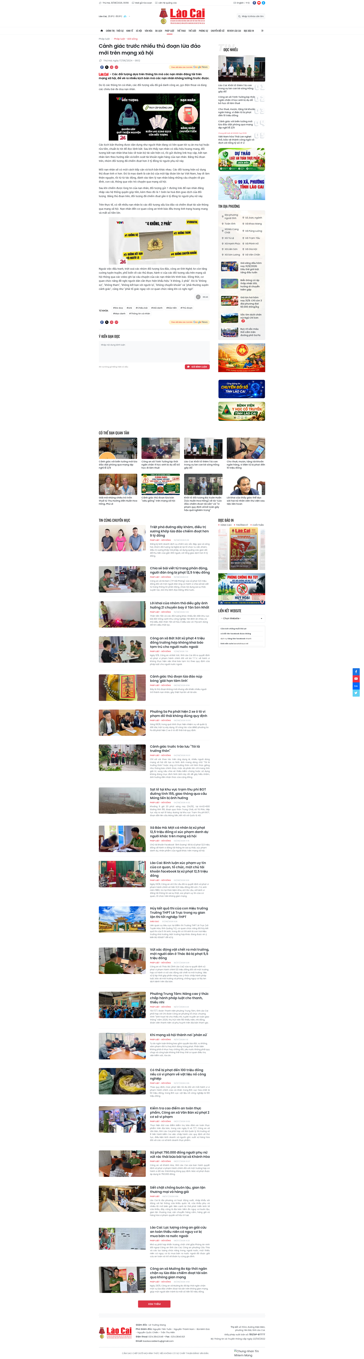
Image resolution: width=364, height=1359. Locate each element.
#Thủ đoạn (186, 307)
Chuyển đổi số (217, 30)
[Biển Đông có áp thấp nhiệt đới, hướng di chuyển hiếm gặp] (229, 283)
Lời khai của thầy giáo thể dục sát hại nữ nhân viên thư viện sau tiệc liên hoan (246, 501)
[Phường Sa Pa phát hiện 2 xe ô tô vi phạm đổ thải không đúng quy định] (122, 723)
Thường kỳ (242, 524)
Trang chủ (102, 30)
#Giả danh (157, 307)
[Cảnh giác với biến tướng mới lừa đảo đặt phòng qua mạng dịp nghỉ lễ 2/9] (118, 448)
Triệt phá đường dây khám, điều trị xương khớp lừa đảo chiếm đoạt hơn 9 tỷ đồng (179, 531)
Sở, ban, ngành (253, 217)
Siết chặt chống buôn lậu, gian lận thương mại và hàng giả (177, 1190)
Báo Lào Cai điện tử (182, 16)
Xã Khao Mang (253, 223)
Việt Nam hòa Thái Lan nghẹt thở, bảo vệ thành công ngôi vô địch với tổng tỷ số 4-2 (236, 138)
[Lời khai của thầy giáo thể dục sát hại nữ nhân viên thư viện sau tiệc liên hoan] (246, 484)
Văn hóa (148, 30)
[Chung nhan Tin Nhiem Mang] (249, 1353)
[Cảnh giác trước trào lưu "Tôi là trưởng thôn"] (122, 758)
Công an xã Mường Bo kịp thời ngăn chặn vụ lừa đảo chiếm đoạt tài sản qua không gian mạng (178, 1273)
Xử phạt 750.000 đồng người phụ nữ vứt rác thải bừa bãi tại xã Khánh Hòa (180, 1154)
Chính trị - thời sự (115, 30)
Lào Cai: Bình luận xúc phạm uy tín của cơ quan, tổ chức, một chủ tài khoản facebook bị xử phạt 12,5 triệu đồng (179, 869)
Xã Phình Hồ (252, 243)
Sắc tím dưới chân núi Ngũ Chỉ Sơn (250, 316)
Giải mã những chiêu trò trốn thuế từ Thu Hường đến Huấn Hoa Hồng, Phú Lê (118, 501)
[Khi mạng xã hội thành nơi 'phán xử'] (122, 1046)
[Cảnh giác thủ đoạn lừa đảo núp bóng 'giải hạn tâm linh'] (122, 687)
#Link (129, 307)
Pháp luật (169, 30)
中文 (248, 2)
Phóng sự (203, 30)
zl (263, 3)
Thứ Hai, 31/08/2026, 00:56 (116, 2)
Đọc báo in (249, 30)
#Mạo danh (119, 313)
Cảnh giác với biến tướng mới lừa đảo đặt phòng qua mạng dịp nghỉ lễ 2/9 (235, 124)
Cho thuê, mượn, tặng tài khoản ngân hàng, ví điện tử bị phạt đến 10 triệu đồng (236, 112)
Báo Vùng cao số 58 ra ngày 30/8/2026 (241, 561)
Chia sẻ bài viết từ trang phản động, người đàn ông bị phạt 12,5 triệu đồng (180, 570)
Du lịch (158, 30)
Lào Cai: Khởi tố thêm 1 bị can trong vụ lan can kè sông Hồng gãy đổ (235, 88)
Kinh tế (129, 30)
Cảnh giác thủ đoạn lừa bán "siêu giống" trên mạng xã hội (158, 499)
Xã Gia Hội (251, 249)
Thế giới (192, 30)
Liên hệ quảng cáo (168, 2)
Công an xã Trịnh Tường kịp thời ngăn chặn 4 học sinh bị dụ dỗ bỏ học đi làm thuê (236, 100)
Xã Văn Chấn (252, 254)
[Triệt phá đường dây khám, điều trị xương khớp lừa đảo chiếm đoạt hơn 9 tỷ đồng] (122, 538)
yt (259, 3)
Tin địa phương (229, 206)
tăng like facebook (236, 638)
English (240, 2)
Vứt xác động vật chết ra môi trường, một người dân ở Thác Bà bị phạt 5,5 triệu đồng (179, 954)
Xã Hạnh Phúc (232, 243)
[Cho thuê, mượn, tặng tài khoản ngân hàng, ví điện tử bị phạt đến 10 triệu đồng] (246, 448)
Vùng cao (226, 524)
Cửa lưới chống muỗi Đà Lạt (233, 628)
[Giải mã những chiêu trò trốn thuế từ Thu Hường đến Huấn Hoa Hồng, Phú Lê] (118, 484)
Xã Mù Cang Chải (232, 231)
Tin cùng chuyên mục (114, 520)
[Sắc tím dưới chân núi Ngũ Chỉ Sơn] (229, 318)
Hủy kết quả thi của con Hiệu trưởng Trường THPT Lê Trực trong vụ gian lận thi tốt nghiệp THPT (179, 912)
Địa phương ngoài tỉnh (231, 216)
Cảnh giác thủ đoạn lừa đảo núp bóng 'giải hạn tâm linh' (176, 678)
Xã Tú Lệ (229, 238)
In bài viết (111, 67)
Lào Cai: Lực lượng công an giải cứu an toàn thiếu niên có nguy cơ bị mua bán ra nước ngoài (178, 1231)
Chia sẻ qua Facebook (102, 67)
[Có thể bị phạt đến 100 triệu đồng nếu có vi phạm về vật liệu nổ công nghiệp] (122, 1081)
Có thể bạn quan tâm (114, 432)
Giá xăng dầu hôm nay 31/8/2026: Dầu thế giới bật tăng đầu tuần (251, 268)
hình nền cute (227, 643)
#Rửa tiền (171, 307)
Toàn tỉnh (230, 223)
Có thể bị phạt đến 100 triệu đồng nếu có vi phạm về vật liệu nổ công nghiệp (178, 1074)
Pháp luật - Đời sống (125, 38)
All (262, 30)
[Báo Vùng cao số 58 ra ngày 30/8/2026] (242, 548)
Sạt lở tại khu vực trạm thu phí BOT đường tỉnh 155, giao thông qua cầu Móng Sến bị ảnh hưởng (178, 793)
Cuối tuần (258, 524)
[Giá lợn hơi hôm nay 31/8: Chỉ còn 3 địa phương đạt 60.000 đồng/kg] (229, 301)
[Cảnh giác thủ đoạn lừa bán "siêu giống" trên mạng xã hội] (160, 484)
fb (254, 3)
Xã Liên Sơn (231, 249)
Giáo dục (154, 921)
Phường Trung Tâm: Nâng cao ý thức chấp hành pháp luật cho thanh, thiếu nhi (179, 998)
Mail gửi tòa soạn (143, 2)
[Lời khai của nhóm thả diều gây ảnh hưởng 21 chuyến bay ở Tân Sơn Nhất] (122, 614)
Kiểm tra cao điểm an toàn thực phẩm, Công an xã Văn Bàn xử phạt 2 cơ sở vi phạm (179, 1112)
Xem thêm (154, 1304)
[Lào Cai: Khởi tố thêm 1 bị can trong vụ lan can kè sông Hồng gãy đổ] (241, 68)
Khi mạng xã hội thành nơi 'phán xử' (178, 1035)
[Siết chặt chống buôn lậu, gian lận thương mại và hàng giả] (122, 1199)
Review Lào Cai (234, 30)
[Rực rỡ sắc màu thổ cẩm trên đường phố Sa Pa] (229, 332)
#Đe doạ (118, 307)
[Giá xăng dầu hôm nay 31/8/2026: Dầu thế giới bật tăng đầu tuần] (229, 266)
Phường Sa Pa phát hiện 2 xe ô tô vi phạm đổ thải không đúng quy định (178, 714)
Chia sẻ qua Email (116, 67)
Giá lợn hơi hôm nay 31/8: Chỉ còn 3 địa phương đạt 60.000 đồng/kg (251, 302)
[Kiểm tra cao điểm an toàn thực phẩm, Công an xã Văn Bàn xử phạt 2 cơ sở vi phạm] (122, 1119)
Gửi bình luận (199, 366)
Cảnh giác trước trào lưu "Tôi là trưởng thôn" (175, 749)
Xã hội (139, 30)
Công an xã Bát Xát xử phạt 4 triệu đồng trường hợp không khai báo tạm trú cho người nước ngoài (177, 642)
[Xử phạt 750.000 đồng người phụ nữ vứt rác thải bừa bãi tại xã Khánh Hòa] (122, 1163)
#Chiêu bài (141, 307)
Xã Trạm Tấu (252, 238)
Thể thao (181, 30)
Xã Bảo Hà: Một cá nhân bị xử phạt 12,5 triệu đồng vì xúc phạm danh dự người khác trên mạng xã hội (179, 832)
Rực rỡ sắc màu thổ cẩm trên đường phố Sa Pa (250, 332)
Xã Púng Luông (253, 231)
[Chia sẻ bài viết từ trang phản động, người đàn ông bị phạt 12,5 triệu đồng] (122, 579)
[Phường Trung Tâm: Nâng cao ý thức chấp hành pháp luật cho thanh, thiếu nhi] (122, 1005)
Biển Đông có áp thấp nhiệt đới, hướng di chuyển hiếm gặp (250, 285)
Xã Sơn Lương (232, 254)
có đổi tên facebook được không (236, 633)
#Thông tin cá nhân (139, 313)
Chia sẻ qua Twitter (106, 67)
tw (356, 693)
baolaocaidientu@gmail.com (158, 1341)
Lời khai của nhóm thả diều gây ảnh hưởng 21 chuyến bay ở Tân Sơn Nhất (179, 605)
